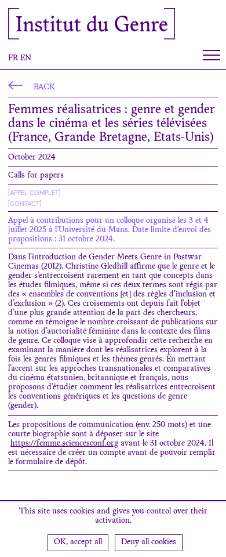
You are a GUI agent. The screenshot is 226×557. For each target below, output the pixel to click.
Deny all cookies (148, 542)
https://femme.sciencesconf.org (64, 444)
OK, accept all (78, 542)
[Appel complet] (34, 193)
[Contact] (24, 204)
